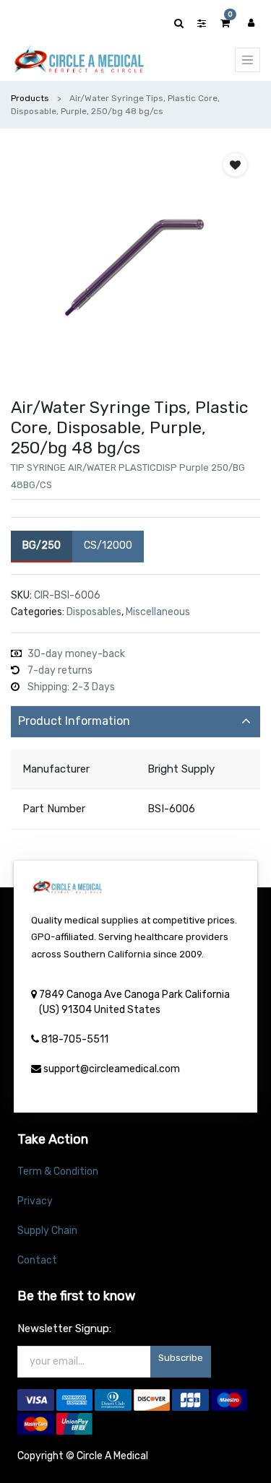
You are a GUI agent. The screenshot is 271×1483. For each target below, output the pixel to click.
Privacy (35, 1201)
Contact (37, 1260)
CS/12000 (108, 545)
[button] (235, 164)
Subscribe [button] (180, 1357)
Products (30, 98)
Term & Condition (57, 1171)
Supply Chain (47, 1231)
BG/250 (41, 545)
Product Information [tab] (74, 721)
